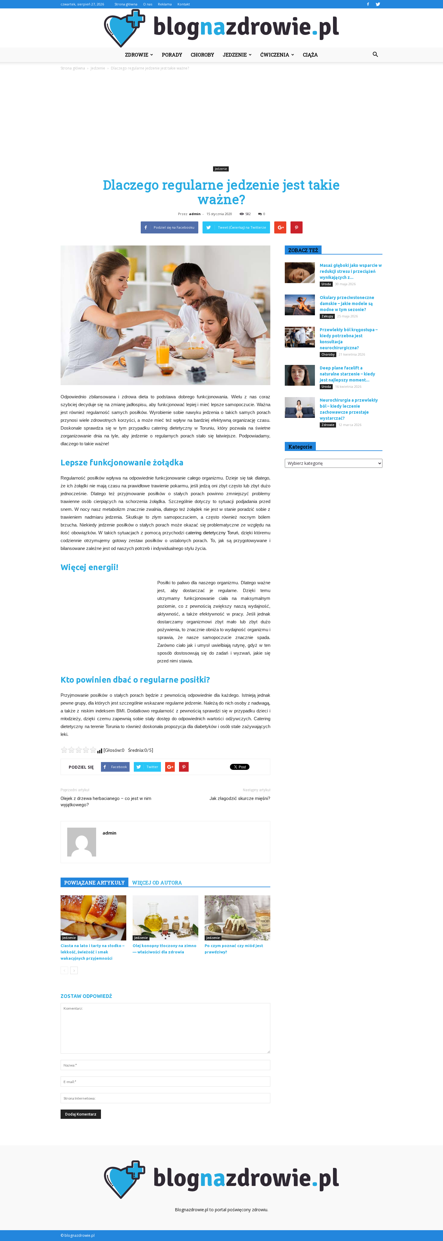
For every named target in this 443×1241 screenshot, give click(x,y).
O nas (147, 4)
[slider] (79, 749)
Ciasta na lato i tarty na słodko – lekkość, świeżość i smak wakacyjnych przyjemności (92, 951)
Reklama (165, 4)
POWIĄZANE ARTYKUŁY (94, 882)
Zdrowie (136, 54)
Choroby (202, 54)
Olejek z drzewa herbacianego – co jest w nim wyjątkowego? (106, 801)
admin (195, 213)
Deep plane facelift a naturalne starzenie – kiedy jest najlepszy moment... (347, 374)
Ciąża (310, 54)
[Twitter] (377, 4)
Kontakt (184, 4)
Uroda (326, 284)
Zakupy (327, 316)
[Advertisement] (221, 119)
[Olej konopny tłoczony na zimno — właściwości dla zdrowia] (165, 917)
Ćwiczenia (274, 54)
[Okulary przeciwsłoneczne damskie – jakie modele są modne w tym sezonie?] (300, 305)
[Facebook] (367, 4)
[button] (375, 55)
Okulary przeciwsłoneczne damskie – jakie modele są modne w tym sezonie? (347, 303)
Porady (172, 54)
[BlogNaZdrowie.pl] (221, 28)
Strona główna (126, 4)
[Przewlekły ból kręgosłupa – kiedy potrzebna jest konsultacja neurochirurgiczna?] (300, 337)
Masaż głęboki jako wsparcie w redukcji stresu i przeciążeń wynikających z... (351, 271)
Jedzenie (235, 54)
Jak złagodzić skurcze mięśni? (239, 798)
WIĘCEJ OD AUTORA (157, 882)
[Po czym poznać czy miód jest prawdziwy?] (237, 917)
